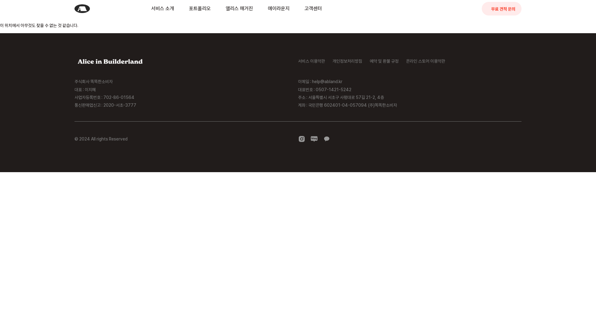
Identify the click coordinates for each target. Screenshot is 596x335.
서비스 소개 (162, 8)
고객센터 (313, 8)
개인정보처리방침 (347, 61)
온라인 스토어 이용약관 (425, 61)
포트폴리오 (200, 8)
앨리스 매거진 (239, 8)
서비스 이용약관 (311, 61)
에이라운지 (279, 8)
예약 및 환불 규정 (384, 61)
